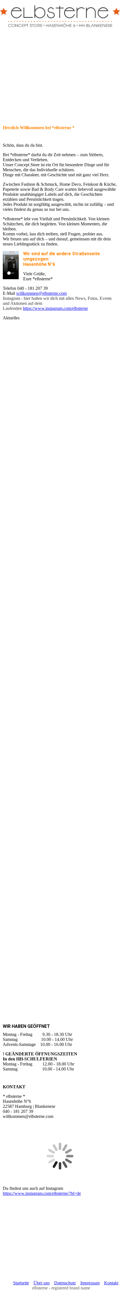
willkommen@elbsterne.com (41, 293)
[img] (60, 14)
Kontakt (111, 1282)
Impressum (90, 1282)
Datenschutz (65, 1282)
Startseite (21, 1282)
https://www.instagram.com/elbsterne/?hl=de (42, 1193)
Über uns (41, 1282)
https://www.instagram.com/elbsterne (55, 308)
